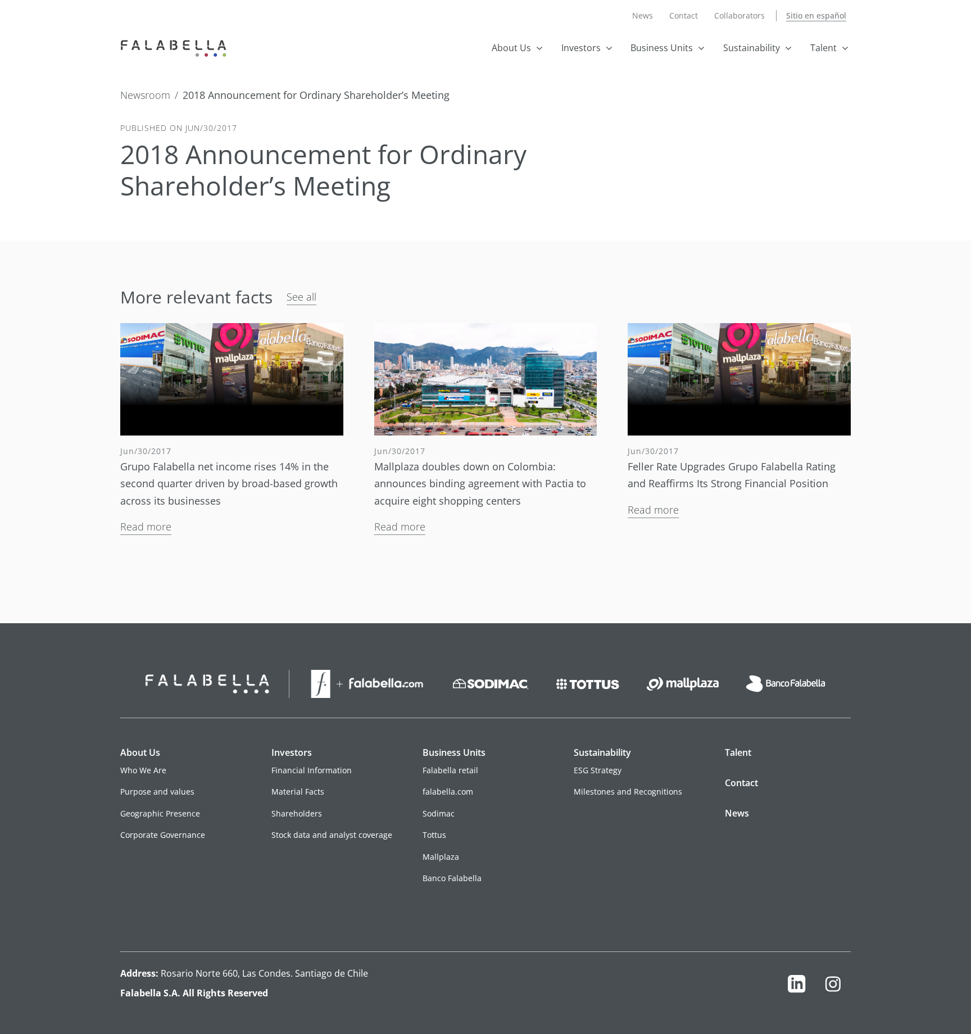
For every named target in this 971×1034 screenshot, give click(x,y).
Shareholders (296, 813)
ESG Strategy (597, 770)
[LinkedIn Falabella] (797, 986)
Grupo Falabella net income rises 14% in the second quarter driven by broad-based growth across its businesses (229, 483)
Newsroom (145, 95)
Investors (581, 48)
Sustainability (751, 48)
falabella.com (448, 791)
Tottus (434, 834)
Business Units (661, 48)
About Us (511, 48)
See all (301, 296)
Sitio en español (816, 15)
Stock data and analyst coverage (331, 834)
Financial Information (311, 770)
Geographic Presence (160, 813)
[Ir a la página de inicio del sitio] (176, 47)
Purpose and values (157, 791)
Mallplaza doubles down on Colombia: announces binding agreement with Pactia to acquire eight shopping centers (480, 483)
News (642, 15)
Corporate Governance (162, 834)
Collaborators (739, 15)
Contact (683, 15)
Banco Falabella (452, 878)
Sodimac (439, 813)
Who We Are (143, 770)
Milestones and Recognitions (628, 791)
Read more (145, 526)
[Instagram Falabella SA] (833, 986)
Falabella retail (450, 770)
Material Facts (297, 791)
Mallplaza (441, 856)
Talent (823, 48)
